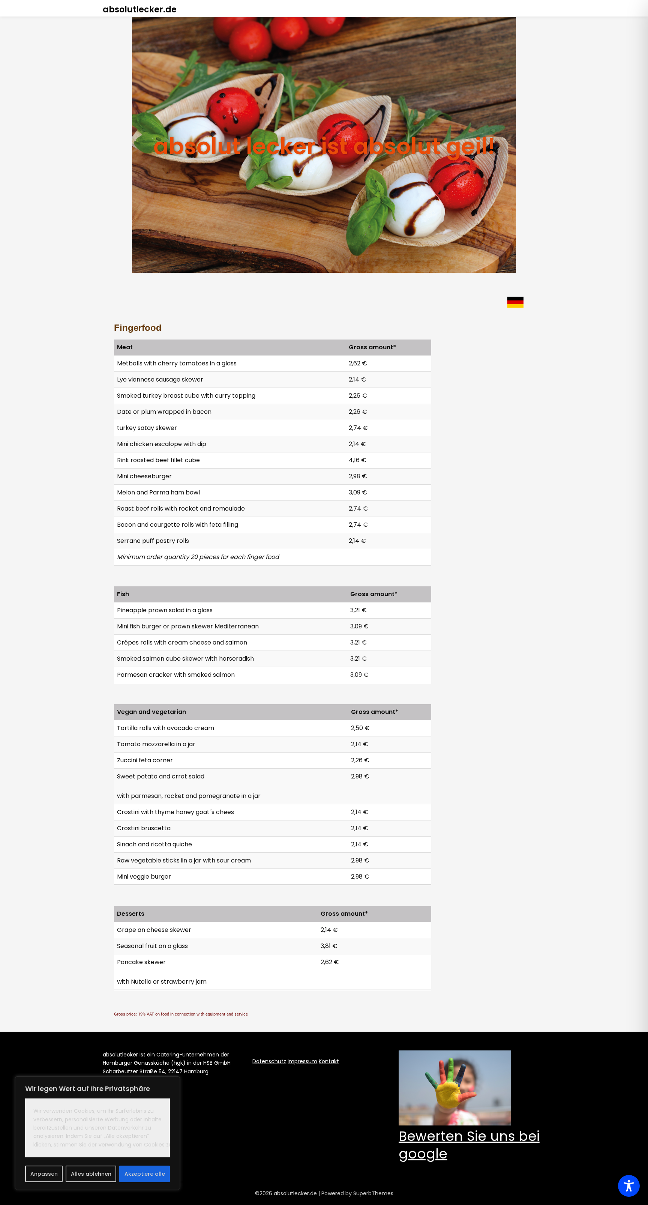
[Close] (172, 1082)
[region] (97, 1133)
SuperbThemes (373, 1193)
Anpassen (44, 1174)
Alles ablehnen (91, 1174)
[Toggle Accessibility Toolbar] (628, 1185)
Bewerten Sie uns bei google (469, 1145)
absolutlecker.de (140, 9)
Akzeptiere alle (144, 1174)
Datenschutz (269, 1061)
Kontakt (329, 1061)
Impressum (302, 1061)
